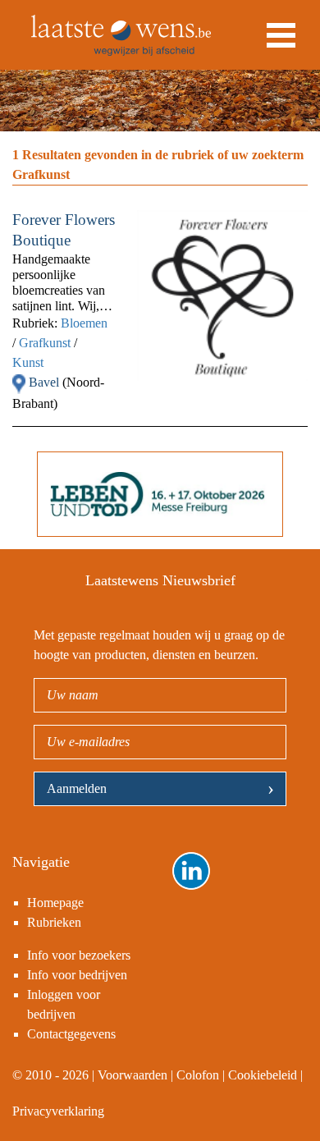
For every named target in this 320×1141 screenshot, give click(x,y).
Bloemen (84, 323)
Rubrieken (54, 922)
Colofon (197, 1075)
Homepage (55, 903)
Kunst (27, 362)
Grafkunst (45, 343)
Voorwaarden (132, 1075)
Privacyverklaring (58, 1111)
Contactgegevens (71, 1034)
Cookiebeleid (262, 1075)
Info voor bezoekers (78, 955)
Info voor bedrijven (77, 975)
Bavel (45, 382)
